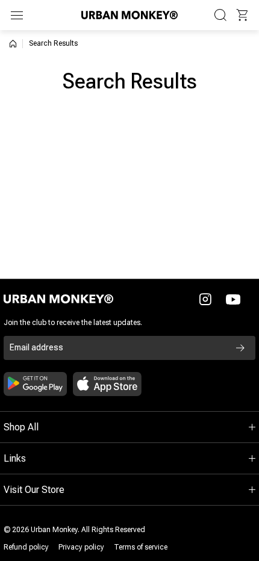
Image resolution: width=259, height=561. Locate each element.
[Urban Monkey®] (129, 15)
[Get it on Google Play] (35, 384)
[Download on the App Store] (107, 384)
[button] (242, 15)
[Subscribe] (240, 348)
